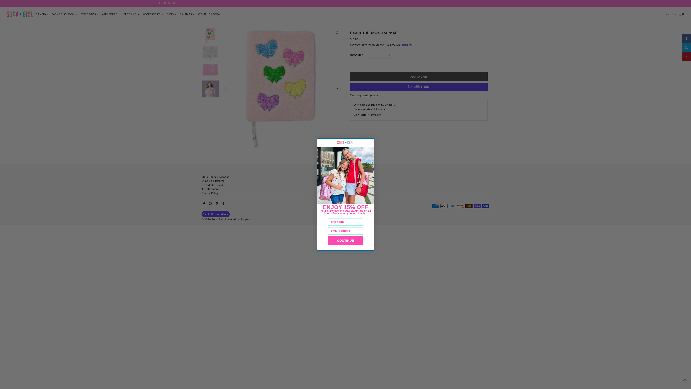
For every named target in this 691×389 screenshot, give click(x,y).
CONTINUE (345, 240)
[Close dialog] (371, 142)
